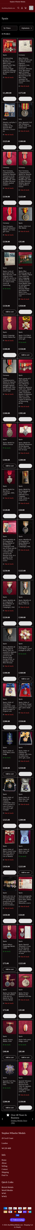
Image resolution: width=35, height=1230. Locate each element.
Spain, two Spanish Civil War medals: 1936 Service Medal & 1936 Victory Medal (9, 996)
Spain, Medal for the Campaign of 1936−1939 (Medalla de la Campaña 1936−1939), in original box (24, 494)
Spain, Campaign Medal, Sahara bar (9, 336)
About (4, 1163)
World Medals (7, 1190)
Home (4, 1160)
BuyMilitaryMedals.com (15, 1225)
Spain (5, 55)
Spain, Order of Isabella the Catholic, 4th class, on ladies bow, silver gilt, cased (25, 754)
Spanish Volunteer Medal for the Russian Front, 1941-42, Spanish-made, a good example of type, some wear (25, 1086)
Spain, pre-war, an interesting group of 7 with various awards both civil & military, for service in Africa (9, 900)
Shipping (5, 1172)
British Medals (7, 1187)
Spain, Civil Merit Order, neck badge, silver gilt (25, 337)
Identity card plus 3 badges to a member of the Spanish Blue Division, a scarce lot (9, 126)
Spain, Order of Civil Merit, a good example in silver (25, 648)
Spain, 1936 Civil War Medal (25, 227)
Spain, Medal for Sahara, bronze (8, 443)
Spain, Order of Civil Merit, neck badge (9, 752)
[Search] (18, 8)
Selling (4, 1166)
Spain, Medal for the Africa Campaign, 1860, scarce (9, 492)
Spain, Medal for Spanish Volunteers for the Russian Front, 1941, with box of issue (25, 446)
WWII (4, 1196)
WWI (4, 1193)
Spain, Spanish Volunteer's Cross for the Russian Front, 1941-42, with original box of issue (25, 949)
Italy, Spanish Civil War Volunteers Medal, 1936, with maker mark (25, 125)
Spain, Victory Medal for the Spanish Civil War (25, 994)
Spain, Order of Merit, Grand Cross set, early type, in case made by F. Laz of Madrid (9, 852)
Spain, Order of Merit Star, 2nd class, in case (24, 799)
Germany (22, 55)
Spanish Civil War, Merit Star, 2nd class (9, 1082)
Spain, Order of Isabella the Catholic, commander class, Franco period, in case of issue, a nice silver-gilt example (9, 803)
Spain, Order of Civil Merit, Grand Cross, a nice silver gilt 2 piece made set (25, 705)
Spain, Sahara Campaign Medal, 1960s (9, 946)
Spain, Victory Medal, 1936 (8, 1040)
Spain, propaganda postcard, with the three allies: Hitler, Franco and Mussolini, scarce (25, 899)
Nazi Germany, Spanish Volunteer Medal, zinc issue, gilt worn (9, 228)
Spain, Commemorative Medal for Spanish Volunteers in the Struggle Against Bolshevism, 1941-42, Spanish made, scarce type (9, 385)
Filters (8, 28)
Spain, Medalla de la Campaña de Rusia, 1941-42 (25, 602)
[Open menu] (31, 8)
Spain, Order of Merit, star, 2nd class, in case (24, 851)
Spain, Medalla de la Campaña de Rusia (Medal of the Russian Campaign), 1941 (25, 543)
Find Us (5, 1175)
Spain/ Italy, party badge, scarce (25, 1040)
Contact (5, 1169)
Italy (20, 119)
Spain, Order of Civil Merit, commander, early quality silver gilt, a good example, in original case (9, 706)
